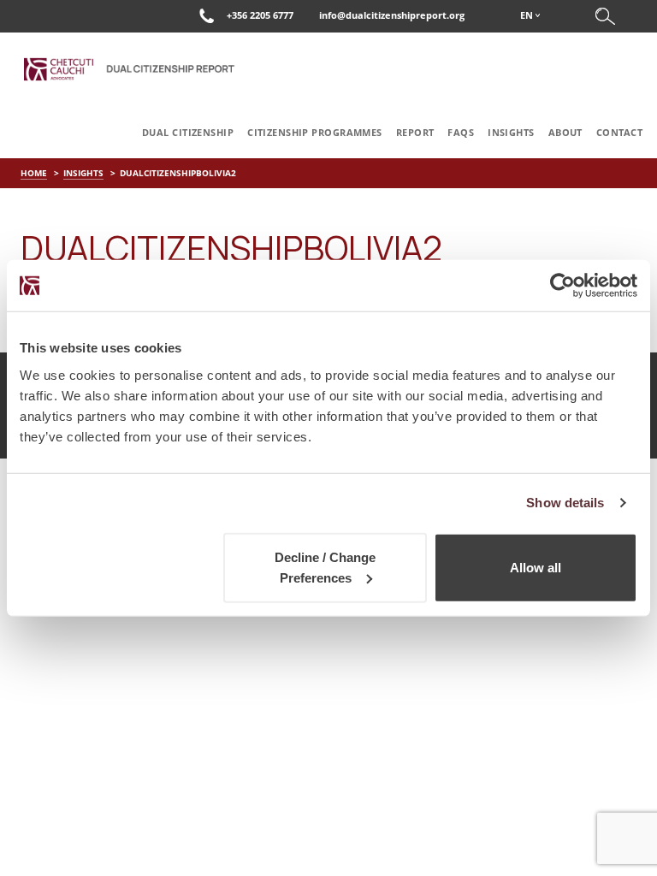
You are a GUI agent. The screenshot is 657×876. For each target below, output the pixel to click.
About (565, 132)
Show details (565, 502)
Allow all (535, 566)
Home (34, 173)
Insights (511, 132)
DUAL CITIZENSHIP (188, 132)
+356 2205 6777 (260, 15)
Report (415, 132)
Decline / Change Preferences (325, 566)
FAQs (460, 132)
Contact (619, 132)
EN (526, 15)
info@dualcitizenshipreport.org (392, 15)
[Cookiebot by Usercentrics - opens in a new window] (562, 286)
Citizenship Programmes (314, 132)
